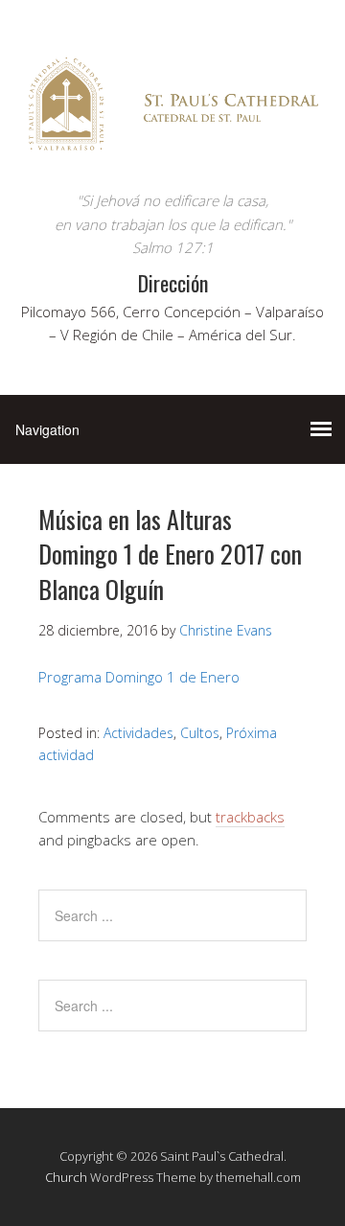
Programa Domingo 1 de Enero (139, 676)
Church (66, 1177)
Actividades (138, 733)
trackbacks (250, 816)
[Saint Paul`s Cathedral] (172, 153)
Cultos (199, 733)
